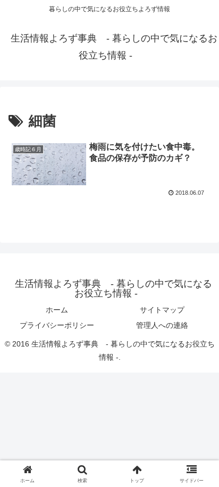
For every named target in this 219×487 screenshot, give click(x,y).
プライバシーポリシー (57, 325)
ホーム (57, 310)
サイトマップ (162, 310)
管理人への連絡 (162, 325)
